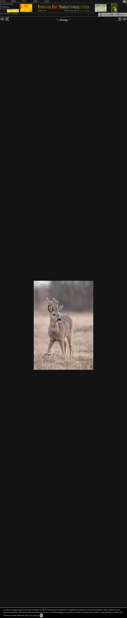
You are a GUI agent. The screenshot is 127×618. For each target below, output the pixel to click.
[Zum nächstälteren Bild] (124, 19)
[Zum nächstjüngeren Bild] (2, 19)
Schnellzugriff (106, 15)
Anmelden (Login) (7, 4)
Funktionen (123, 15)
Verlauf (115, 15)
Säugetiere (15, 13)
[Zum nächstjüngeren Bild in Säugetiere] (7, 19)
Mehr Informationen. (32, 615)
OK (41, 615)
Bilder (9, 13)
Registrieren (5, 7)
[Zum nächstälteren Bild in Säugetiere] (119, 19)
